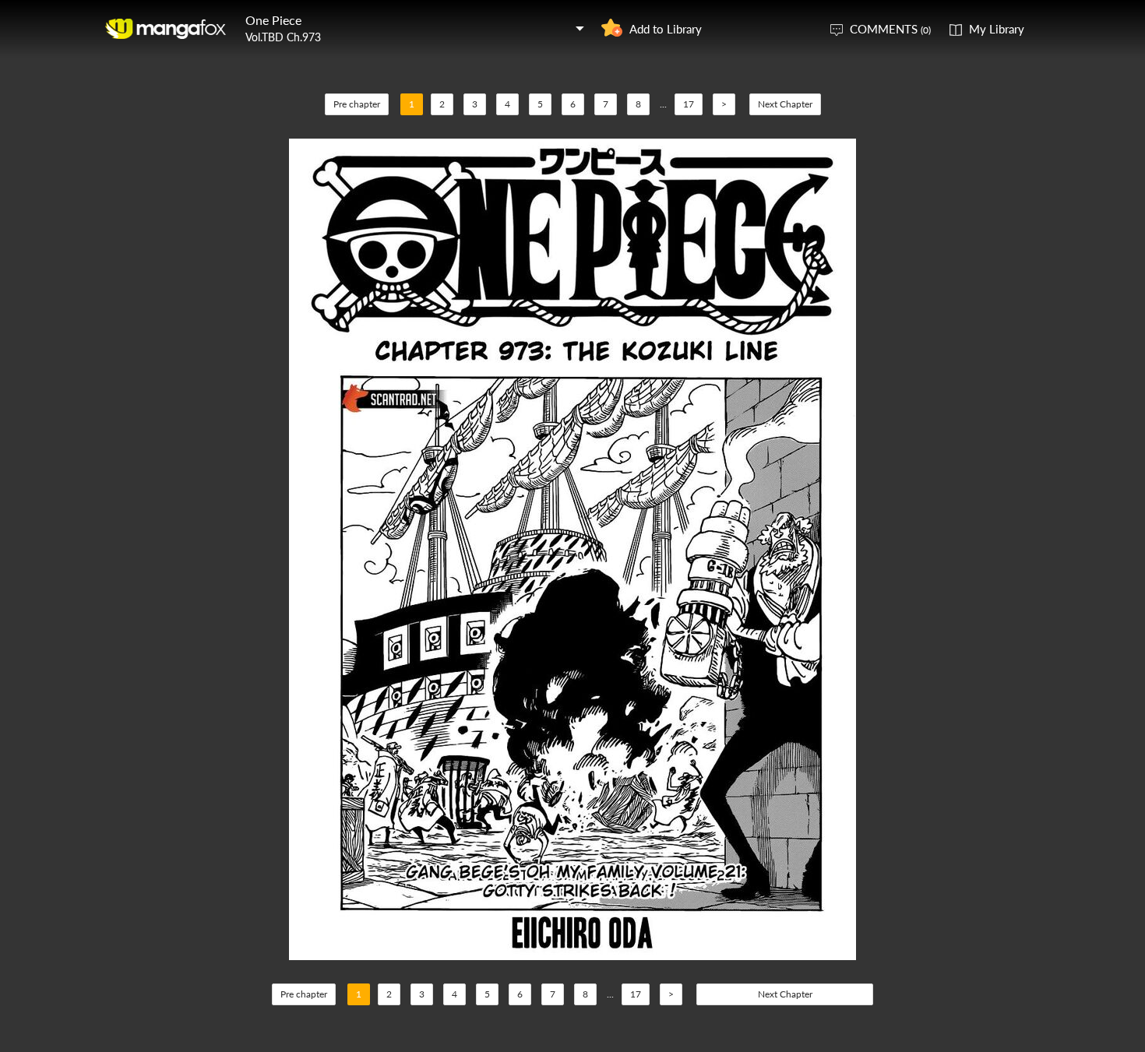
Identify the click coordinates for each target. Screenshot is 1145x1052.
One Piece (273, 19)
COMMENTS (890, 29)
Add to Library (665, 29)
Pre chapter (356, 104)
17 (688, 104)
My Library (996, 29)
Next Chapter (785, 104)
